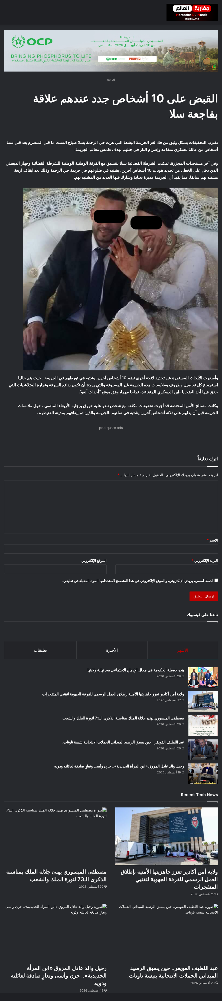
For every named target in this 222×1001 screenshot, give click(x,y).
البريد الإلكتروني (205, 560)
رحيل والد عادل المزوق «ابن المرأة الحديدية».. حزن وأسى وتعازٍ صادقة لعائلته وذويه (119, 766)
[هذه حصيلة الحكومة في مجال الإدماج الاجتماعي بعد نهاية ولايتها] (203, 677)
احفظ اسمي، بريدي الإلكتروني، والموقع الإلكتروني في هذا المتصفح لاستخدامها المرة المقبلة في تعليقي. (137, 581)
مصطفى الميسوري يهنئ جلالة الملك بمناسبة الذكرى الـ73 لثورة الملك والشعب (123, 718)
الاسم (212, 540)
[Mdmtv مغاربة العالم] (192, 12)
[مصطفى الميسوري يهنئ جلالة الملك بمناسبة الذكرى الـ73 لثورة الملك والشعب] (203, 725)
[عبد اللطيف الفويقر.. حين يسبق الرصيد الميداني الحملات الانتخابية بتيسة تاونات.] (203, 749)
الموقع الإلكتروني (94, 560)
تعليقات (40, 650)
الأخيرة (112, 650)
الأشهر (182, 650)
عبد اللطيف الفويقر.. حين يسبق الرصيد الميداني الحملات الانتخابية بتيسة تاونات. (123, 742)
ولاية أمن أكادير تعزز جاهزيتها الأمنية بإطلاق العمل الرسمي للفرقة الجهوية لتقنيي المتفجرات (113, 694)
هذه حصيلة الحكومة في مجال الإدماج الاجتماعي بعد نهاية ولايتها (135, 670)
